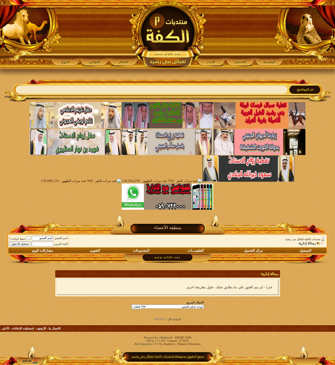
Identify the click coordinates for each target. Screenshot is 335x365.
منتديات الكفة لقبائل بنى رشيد (302, 239)
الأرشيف (41, 328)
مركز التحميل (253, 250)
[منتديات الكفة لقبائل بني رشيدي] (167, 34)
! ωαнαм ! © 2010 (177, 340)
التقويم (95, 250)
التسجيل (305, 250)
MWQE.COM (183, 337)
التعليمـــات (196, 250)
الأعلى (5, 328)
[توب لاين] (30, 361)
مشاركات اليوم (42, 250)
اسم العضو (61, 238)
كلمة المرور (61, 243)
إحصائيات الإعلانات (23, 328)
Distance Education (189, 343)
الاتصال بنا (54, 328)
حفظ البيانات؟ (17, 238)
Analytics (169, 343)
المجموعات (141, 250)
